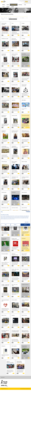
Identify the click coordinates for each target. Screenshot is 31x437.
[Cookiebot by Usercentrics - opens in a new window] (26, 211)
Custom (15, 224)
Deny (5, 224)
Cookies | (21, 388)
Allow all (25, 224)
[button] (2, 10)
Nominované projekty (13, 4)
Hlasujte (8, 4)
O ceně (25, 4)
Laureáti (3, 6)
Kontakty (12, 6)
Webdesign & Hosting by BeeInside (26, 388)
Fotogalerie (7, 6)
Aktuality (3, 4)
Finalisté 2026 (20, 4)
